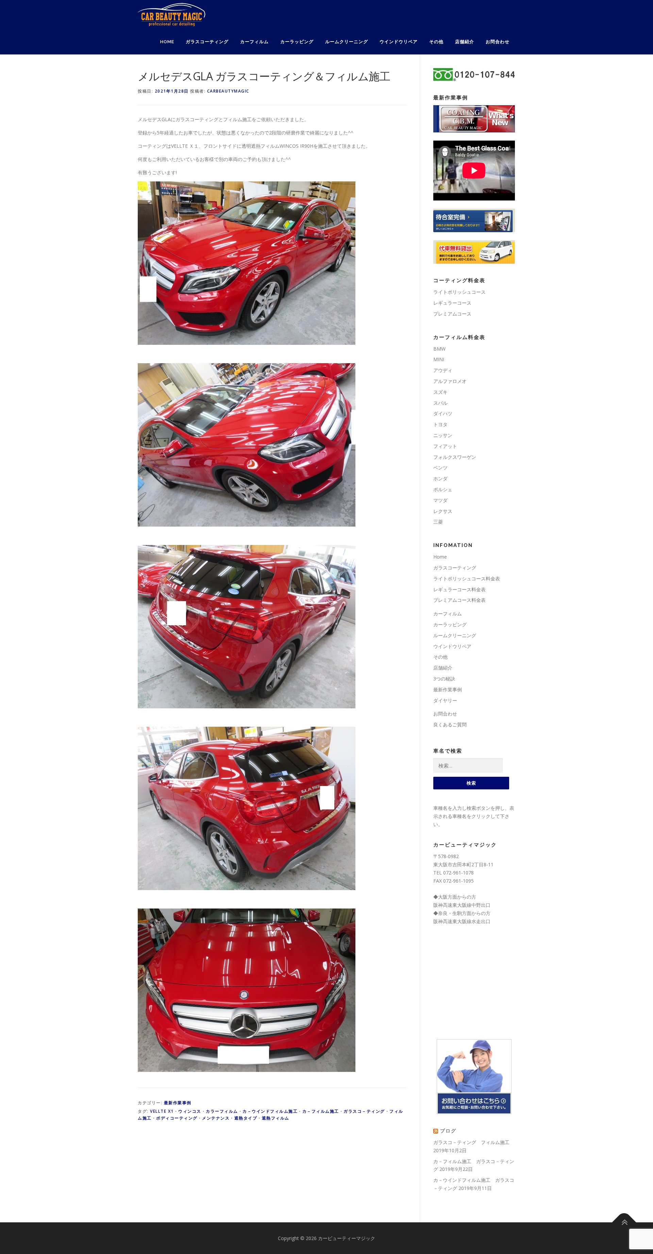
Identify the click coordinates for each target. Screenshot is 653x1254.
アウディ (442, 370)
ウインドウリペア (399, 41)
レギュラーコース (452, 303)
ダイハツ (442, 413)
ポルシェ (442, 489)
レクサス (442, 511)
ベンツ (440, 467)
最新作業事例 (177, 1103)
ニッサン (442, 435)
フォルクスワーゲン (454, 457)
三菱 (438, 521)
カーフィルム (254, 41)
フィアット (445, 446)
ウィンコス (189, 1111)
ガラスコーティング (207, 41)
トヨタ (440, 424)
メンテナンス (216, 1118)
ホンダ (440, 478)
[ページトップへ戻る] (624, 1222)
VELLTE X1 (162, 1111)
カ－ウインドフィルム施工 (270, 1111)
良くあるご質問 (450, 724)
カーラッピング (297, 41)
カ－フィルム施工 (320, 1111)
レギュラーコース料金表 (459, 589)
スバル (440, 403)
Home (167, 41)
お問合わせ (497, 41)
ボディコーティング (177, 1118)
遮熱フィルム (275, 1118)
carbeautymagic (228, 91)
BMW (439, 348)
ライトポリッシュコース (459, 292)
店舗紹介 (464, 41)
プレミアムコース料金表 (459, 600)
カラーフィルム (222, 1111)
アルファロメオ (450, 381)
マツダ (440, 500)
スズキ (440, 392)
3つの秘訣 (444, 678)
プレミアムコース (452, 313)
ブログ (448, 1131)
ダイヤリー (445, 700)
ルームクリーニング (346, 41)
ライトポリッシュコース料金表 (466, 578)
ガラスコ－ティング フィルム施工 (471, 1142)
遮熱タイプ (245, 1118)
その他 (436, 41)
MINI (438, 359)
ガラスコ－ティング (364, 1111)
